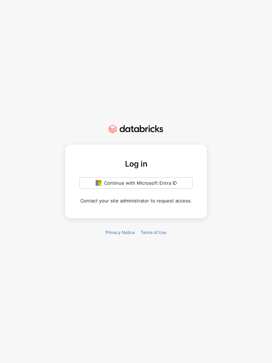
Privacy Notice (120, 232)
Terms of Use (153, 232)
